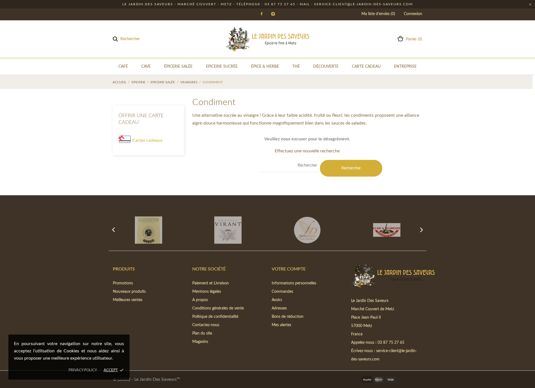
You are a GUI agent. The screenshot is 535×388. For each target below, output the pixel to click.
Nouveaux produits (129, 292)
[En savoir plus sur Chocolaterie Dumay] (307, 230)
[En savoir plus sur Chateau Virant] (228, 230)
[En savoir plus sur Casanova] (148, 230)
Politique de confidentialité (215, 317)
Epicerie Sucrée (222, 67)
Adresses (279, 308)
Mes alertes (281, 325)
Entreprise (405, 67)
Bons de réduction (287, 317)
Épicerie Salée (178, 67)
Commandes (282, 292)
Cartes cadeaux (147, 140)
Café (123, 67)
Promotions (123, 283)
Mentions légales (206, 292)
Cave (146, 67)
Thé (296, 67)
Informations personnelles (294, 283)
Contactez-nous (205, 325)
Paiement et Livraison (210, 283)
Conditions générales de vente (218, 308)
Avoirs (277, 300)
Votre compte (289, 269)
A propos (200, 300)
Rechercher (351, 168)
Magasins (200, 342)
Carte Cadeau (366, 67)
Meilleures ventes (127, 300)
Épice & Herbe (265, 67)
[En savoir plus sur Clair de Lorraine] (386, 230)
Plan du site (202, 333)
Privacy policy (83, 370)
